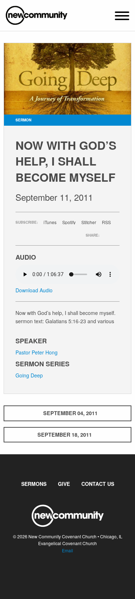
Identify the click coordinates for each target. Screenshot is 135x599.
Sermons (33, 483)
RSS (106, 222)
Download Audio (34, 290)
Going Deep (29, 375)
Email (67, 550)
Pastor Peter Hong (36, 352)
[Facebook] (62, 572)
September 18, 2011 (64, 434)
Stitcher (88, 222)
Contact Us (97, 483)
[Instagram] (73, 572)
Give (64, 483)
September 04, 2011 (70, 413)
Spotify (69, 222)
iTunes (50, 222)
